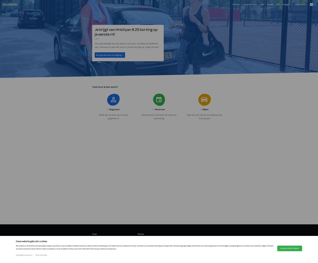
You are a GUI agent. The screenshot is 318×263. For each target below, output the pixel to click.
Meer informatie (41, 255)
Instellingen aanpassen (24, 255)
